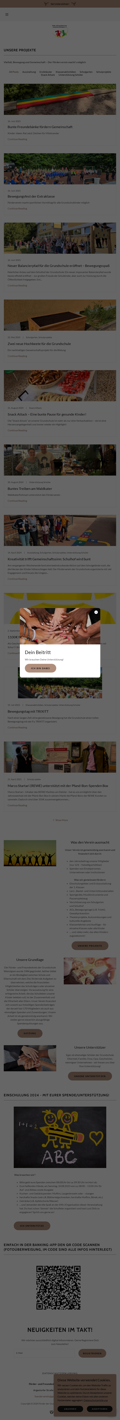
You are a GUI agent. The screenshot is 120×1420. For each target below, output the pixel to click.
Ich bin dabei (40, 668)
